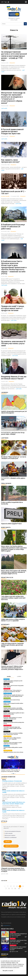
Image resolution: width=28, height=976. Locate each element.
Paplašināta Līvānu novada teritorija (12, 699)
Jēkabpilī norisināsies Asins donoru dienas (13, 752)
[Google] (6, 2)
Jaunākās (9, 676)
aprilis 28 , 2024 (4, 873)
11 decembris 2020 (5, 164)
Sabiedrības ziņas (8, 720)
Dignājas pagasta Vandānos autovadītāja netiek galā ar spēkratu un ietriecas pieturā (13, 709)
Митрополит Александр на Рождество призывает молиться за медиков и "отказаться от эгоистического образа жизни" (13, 98)
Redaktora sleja (7, 725)
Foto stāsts (6, 683)
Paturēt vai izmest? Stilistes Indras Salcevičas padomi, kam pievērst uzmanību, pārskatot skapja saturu (12, 667)
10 (15, 888)
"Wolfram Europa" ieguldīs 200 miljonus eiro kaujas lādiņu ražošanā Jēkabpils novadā (14, 695)
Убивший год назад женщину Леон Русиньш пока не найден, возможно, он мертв (13, 869)
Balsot (8, 841)
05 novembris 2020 (5, 231)
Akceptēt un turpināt (8, 970)
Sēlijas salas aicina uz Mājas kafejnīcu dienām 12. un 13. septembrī (13, 620)
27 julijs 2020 (4, 276)
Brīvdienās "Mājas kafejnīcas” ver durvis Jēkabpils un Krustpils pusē (13, 457)
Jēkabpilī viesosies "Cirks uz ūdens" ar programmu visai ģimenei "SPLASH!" (12, 691)
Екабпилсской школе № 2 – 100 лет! (13, 192)
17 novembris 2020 (15, 196)
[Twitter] (2, 2)
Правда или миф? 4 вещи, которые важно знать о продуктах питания (12, 308)
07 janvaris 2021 (4, 105)
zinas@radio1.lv (6, 925)
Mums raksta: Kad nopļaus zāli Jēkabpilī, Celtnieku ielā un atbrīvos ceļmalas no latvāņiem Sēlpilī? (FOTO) (13, 572)
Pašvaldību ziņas (7, 693)
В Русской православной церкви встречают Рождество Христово (12, 131)
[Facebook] (4, 2)
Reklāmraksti (7, 688)
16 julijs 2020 (4, 348)
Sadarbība (5, 957)
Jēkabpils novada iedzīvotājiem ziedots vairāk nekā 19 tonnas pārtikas (13, 743)
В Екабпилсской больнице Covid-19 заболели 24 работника (13, 226)
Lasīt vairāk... (4, 108)
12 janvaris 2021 (4, 62)
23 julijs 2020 (4, 313)
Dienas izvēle (7, 731)
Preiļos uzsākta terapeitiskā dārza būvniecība (12, 503)
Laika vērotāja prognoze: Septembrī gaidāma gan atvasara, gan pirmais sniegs (12, 645)
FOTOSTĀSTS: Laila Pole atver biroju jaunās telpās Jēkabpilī (12, 433)
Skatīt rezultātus (11, 846)
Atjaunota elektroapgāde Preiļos (11, 523)
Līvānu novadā (7, 698)
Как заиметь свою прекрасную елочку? (10, 161)
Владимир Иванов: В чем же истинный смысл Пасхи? (13, 378)
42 (19, 888)
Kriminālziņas (7, 701)
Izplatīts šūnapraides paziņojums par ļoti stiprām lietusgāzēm (14, 412)
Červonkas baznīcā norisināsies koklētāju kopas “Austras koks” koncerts (13, 734)
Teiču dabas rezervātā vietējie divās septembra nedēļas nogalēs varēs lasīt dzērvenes (13, 598)
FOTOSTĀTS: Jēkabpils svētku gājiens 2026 (13, 479)
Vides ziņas (6, 679)
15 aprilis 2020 (4, 381)
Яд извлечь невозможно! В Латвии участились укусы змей (13, 343)
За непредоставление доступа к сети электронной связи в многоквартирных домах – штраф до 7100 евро (14, 56)
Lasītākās (19, 676)
